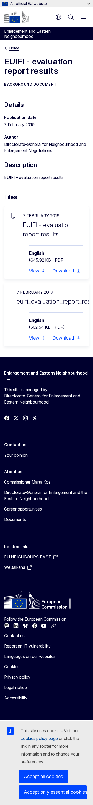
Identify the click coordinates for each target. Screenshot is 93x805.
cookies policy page (39, 738)
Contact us (14, 635)
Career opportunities (23, 509)
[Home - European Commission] (16, 16)
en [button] (58, 17)
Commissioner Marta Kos (27, 482)
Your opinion (16, 455)
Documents (15, 519)
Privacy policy (17, 677)
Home (14, 48)
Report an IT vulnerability (27, 646)
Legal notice (15, 687)
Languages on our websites (30, 656)
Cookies (11, 666)
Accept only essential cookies (55, 792)
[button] (37, 271)
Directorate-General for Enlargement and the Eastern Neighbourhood (45, 495)
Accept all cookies (43, 776)
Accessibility (15, 697)
